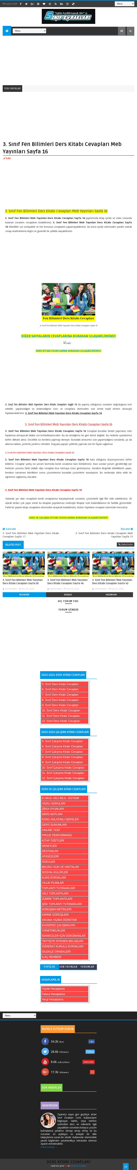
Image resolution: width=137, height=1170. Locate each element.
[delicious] (73, 3)
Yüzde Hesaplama (53, 988)
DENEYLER (49, 846)
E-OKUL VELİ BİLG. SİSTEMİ (60, 798)
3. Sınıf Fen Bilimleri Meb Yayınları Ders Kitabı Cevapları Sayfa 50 (23, 581)
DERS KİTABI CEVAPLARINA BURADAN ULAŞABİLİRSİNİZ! (68, 350)
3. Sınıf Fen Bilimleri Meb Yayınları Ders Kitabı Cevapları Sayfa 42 (112, 581)
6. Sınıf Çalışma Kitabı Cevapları (62, 746)
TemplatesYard (78, 1166)
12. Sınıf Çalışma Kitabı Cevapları (63, 778)
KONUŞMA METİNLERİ (57, 909)
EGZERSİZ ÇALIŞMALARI (58, 925)
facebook (111, 594)
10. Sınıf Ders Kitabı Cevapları (61, 710)
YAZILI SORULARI (53, 803)
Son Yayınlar (68, 966)
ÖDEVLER (48, 861)
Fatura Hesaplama (53, 994)
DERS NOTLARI (52, 814)
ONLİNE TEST (51, 830)
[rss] (55, 3)
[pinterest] (38, 3)
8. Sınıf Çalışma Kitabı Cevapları (62, 757)
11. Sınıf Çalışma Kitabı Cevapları (63, 773)
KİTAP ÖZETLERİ (53, 840)
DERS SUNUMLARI (54, 824)
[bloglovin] (43, 3)
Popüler (49, 966)
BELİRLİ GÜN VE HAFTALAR (60, 867)
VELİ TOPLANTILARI (55, 893)
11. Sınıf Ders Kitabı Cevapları (61, 715)
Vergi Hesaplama (52, 999)
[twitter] (26, 3)
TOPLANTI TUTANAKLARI (58, 888)
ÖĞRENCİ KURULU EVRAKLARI (63, 946)
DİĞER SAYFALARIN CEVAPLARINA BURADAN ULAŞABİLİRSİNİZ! (68, 336)
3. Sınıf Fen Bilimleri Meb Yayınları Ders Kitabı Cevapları (24, 555)
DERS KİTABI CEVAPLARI (68, 1161)
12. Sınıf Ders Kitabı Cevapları (61, 721)
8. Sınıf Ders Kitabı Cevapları (60, 700)
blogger (24, 594)
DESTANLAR (50, 851)
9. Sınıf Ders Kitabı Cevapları (60, 705)
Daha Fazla (127, 544)
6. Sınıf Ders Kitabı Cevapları (60, 689)
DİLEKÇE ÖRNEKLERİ (56, 951)
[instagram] (67, 3)
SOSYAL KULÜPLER (55, 872)
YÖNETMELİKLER (53, 930)
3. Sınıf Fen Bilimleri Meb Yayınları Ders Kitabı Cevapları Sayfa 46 (67, 581)
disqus (68, 594)
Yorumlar (87, 966)
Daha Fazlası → (49, 1147)
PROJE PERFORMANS (57, 835)
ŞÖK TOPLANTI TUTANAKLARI (62, 904)
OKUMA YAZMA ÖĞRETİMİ (59, 920)
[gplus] (32, 3)
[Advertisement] (69, 60)
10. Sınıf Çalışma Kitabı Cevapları (63, 767)
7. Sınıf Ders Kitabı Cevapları (60, 694)
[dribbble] (49, 3)
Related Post (13, 544)
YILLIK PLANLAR (53, 882)
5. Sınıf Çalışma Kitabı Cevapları (62, 741)
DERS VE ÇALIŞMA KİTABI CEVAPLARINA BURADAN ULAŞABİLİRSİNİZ (68, 517)
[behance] (61, 3)
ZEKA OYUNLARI (53, 808)
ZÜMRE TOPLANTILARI (57, 898)
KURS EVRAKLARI (54, 877)
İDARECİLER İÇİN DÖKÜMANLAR (64, 935)
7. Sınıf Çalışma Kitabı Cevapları (62, 751)
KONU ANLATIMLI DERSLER (60, 819)
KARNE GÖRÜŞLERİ (55, 914)
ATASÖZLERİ (50, 856)
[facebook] (20, 3)
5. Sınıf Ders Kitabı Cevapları (60, 684)
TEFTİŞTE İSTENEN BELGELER (62, 941)
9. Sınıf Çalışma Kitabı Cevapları (62, 762)
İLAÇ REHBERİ (51, 957)
